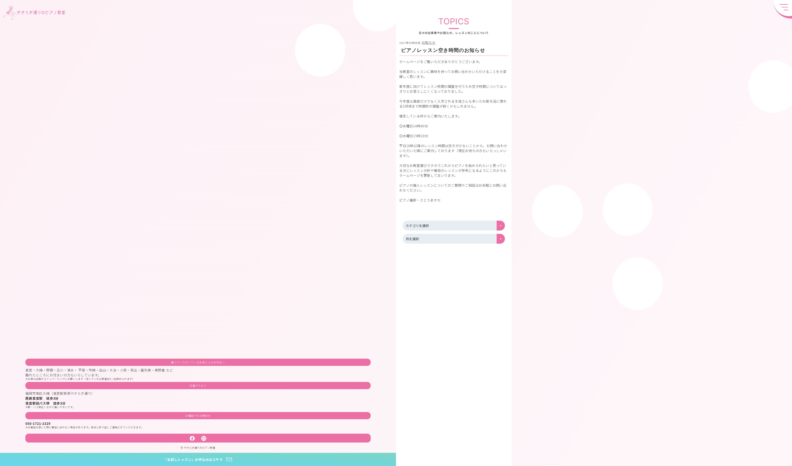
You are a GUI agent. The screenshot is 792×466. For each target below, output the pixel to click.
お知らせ (429, 42)
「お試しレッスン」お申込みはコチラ (193, 459)
